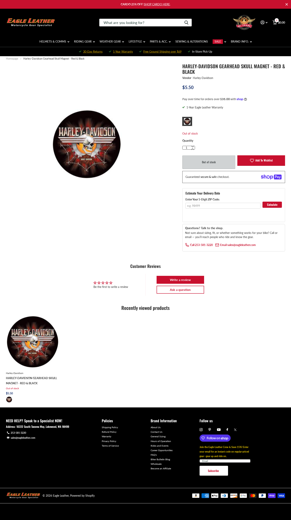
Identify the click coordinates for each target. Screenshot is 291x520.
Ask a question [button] (180, 289)
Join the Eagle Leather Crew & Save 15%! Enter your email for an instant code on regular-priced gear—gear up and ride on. (224, 452)
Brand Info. (240, 41)
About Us (156, 427)
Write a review (180, 280)
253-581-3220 (18, 432)
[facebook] (227, 429)
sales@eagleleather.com (23, 437)
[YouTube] (219, 430)
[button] (192, 149)
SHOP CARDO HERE (157, 4)
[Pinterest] (209, 429)
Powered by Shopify (82, 495)
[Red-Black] (9, 399)
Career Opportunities (162, 450)
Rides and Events (159, 445)
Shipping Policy (110, 427)
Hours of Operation (161, 441)
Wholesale (156, 463)
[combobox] (145, 23)
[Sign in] (264, 22)
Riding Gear (83, 41)
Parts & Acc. (158, 41)
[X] (235, 430)
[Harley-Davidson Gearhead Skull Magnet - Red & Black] (32, 341)
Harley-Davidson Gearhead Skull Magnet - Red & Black (31, 380)
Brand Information (164, 420)
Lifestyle (135, 41)
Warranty (106, 436)
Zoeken (186, 23)
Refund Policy (109, 431)
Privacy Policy (109, 441)
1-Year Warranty (123, 51)
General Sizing (158, 436)
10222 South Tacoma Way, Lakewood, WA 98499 (42, 426)
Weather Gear (110, 41)
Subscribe (214, 471)
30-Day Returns (93, 51)
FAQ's (154, 454)
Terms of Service (110, 445)
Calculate (272, 204)
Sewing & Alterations (191, 41)
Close (286, 4)
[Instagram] (201, 429)
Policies (107, 420)
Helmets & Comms (52, 41)
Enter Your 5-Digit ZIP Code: (202, 199)
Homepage (12, 58)
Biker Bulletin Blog (160, 459)
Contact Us (156, 431)
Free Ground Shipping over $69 (162, 51)
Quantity (187, 140)
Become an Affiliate (161, 468)
